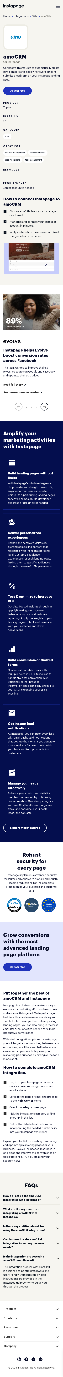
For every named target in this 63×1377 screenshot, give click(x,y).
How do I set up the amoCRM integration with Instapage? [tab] (22, 1198)
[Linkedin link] (19, 1359)
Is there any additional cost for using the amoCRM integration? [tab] (24, 1228)
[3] (36, 407)
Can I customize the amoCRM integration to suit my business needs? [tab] (23, 1243)
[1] (26, 407)
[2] (31, 407)
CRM (7, 136)
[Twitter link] (33, 1359)
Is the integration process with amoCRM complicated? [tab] (23, 1258)
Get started (17, 91)
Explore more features (25, 828)
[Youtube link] (40, 1359)
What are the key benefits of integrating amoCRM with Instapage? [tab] (22, 1213)
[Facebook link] (26, 1359)
